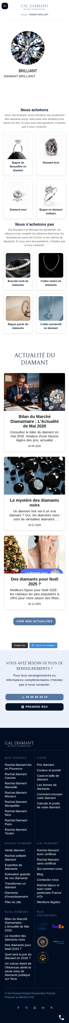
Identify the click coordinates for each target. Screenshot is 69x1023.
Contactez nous (48, 879)
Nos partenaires (47, 913)
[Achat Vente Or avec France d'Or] (50, 958)
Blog (40, 874)
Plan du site (13, 902)
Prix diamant (45, 764)
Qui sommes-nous (49, 868)
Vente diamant (15, 850)
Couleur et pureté (49, 770)
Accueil (24, 15)
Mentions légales (48, 902)
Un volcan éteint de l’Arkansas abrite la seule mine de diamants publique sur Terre (18, 971)
